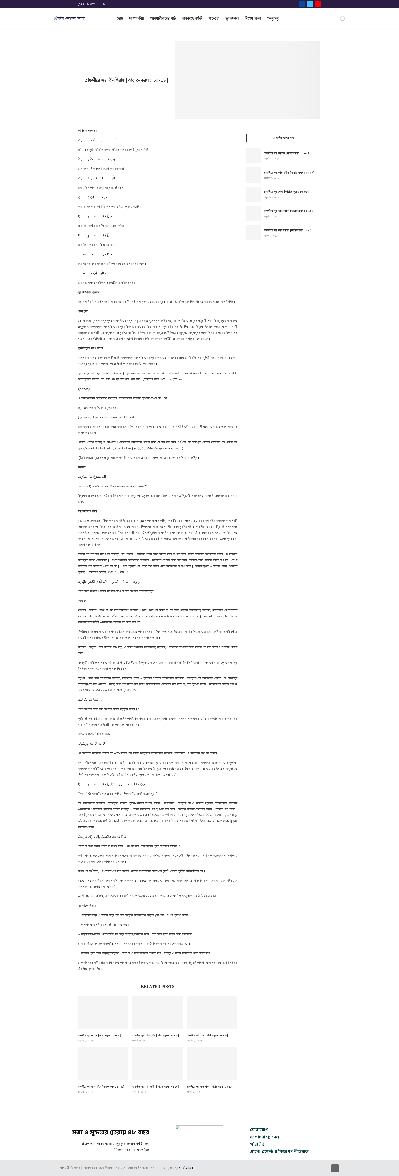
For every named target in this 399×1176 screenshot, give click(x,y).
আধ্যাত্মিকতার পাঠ (163, 18)
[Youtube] (318, 4)
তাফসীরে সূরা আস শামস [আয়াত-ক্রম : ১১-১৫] (210, 1086)
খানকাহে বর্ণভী (192, 18)
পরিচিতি (257, 1144)
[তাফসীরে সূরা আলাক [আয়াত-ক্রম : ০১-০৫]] (103, 1012)
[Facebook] (302, 4)
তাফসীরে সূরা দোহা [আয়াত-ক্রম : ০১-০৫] (207, 1035)
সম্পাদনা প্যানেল (264, 1137)
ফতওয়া (214, 18)
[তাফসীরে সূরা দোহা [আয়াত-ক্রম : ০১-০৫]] (212, 1012)
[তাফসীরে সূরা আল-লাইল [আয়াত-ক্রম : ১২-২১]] (103, 1063)
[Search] (336, 18)
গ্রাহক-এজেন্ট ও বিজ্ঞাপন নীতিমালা (279, 1152)
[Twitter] (310, 4)
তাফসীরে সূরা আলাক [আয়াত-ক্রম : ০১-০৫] (99, 1035)
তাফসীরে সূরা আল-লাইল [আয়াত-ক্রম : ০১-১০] (155, 1086)
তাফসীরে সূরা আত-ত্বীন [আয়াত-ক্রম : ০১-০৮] (155, 1035)
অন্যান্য (273, 18)
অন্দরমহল (232, 18)
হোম (120, 18)
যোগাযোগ (259, 1130)
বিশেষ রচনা (253, 18)
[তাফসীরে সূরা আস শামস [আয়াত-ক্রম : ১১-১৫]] (212, 1063)
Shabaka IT (187, 1168)
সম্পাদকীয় (136, 18)
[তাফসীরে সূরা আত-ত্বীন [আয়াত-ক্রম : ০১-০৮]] (157, 1012)
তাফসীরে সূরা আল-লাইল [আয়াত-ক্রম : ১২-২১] (101, 1086)
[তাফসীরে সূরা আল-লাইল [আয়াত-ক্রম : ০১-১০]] (157, 1063)
